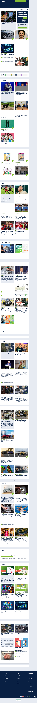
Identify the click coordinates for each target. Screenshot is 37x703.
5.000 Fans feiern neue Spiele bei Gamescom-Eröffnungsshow (7, 382)
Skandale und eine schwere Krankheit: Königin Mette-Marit (7, 61)
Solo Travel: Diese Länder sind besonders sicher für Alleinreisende (8, 524)
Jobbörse (6, 678)
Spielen (3, 564)
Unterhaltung (5, 80)
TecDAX (16, 295)
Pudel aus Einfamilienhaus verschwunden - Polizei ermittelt (21, 651)
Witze (18, 684)
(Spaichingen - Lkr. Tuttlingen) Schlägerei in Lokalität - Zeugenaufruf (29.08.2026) (21, 653)
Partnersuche (6, 681)
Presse (31, 686)
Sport (3, 183)
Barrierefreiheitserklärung (30, 675)
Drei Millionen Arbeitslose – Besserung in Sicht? (6, 291)
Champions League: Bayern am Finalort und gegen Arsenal (7, 644)
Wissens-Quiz (18, 683)
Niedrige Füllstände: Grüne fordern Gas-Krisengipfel (7, 295)
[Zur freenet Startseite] (2, 1)
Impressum (30, 676)
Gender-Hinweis (30, 684)
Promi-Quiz (18, 678)
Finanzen (4, 264)
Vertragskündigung (30, 691)
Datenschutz (30, 678)
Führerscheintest (18, 676)
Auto (3, 408)
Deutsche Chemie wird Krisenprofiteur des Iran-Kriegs (7, 292)
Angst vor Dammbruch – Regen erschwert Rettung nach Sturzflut (7, 640)
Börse (6, 673)
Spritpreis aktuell (6, 675)
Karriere (30, 689)
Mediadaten (30, 688)
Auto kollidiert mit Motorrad (18, 656)
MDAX (16, 294)
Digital (3, 341)
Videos (18, 681)
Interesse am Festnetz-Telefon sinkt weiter (6, 383)
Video (3, 550)
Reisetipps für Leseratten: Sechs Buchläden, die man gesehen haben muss (9, 523)
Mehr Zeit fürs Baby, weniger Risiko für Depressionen (7, 642)
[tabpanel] (8, 20)
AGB (30, 683)
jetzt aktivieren (4, 556)
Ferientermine (6, 676)
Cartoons (18, 673)
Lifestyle (4, 483)
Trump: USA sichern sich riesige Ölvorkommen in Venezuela (7, 57)
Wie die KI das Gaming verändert (5, 379)
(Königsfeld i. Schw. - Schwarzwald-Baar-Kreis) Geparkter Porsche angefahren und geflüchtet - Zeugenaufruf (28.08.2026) (22, 655)
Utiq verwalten (30, 681)
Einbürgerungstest (18, 675)
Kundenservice (30, 673)
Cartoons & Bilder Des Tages (8, 150)
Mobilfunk (20, 1)
